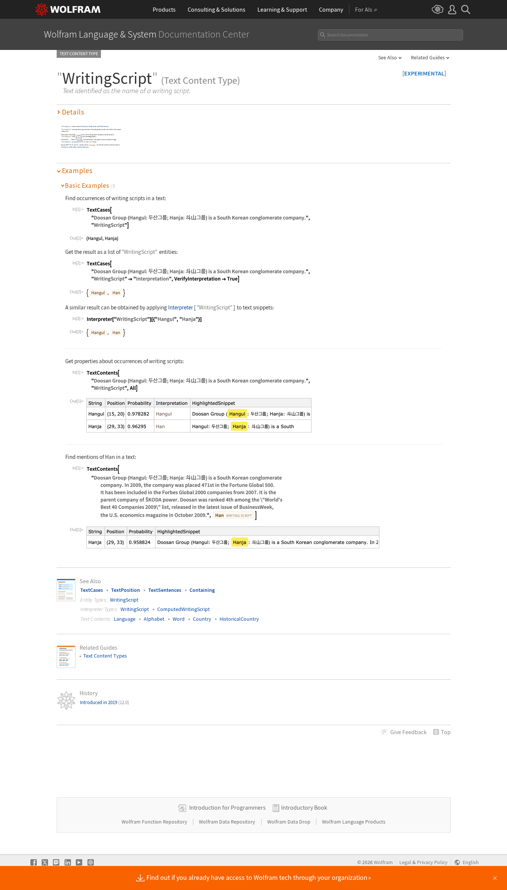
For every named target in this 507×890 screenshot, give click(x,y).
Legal (405, 862)
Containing (202, 590)
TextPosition (92, 126)
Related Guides (428, 57)
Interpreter (77, 142)
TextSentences (164, 590)
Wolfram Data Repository (227, 821)
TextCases (84, 126)
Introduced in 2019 (104, 702)
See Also (387, 57)
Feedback (408, 732)
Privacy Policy (432, 862)
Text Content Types (105, 655)
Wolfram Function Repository (155, 821)
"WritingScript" (66, 126)
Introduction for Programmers (227, 807)
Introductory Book (304, 807)
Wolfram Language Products (353, 821)
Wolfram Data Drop (289, 821)
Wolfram (383, 862)
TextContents (103, 126)
